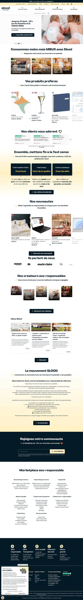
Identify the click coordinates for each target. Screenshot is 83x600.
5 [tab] (20, 43)
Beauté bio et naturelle (24, 325)
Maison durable (21, 496)
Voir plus (27, 348)
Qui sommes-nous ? (20, 4)
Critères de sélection (32, 4)
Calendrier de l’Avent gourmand (61, 593)
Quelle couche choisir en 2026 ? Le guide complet (19, 334)
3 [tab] (17, 43)
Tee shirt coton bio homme (41, 487)
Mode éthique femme (21, 480)
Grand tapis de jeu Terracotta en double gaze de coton (61, 240)
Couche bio (70, 593)
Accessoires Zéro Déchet (21, 505)
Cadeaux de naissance (62, 500)
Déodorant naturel (62, 485)
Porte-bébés (21, 522)
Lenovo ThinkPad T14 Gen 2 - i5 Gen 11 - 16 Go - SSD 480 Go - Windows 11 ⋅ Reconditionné (41, 241)
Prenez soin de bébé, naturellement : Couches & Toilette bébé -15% (62, 69)
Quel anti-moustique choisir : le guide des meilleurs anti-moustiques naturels (61, 336)
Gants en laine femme (21, 488)
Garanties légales (53, 578)
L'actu (35, 325)
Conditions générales (54, 576)
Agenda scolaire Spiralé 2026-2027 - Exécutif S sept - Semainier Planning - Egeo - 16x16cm (60, 118)
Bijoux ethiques (21, 485)
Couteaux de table (41, 503)
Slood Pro (46, 4)
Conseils (15, 325)
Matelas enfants (21, 517)
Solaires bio (62, 487)
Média (40, 4)
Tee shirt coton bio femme (21, 487)
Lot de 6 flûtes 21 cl (36, 117)
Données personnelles (54, 580)
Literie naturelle (21, 500)
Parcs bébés (21, 519)
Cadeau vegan (62, 505)
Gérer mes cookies (53, 582)
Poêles (41, 509)
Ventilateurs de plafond (41, 594)
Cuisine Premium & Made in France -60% (40, 70)
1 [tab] (14, 43)
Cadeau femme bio (62, 502)
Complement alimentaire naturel (39, 593)
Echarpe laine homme (41, 488)
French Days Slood (41, 519)
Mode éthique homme (41, 480)
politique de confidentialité (24, 455)
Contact (63, 4)
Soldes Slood (41, 517)
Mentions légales (53, 575)
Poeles (80, 593)
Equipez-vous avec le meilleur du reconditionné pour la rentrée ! (20, 69)
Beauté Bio (62, 480)
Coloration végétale (62, 493)
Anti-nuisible (76, 593)
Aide (36, 576)
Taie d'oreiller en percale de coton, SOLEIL (20, 239)
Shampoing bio (62, 483)
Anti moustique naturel (62, 488)
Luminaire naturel (21, 502)
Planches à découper (41, 500)
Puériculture (16, 328)
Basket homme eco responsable (41, 483)
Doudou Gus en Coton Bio (17, 117)
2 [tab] (16, 43)
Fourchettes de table (41, 505)
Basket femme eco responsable (21, 483)
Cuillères (41, 507)
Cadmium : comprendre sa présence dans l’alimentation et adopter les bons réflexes (40, 336)
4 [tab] (18, 43)
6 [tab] (21, 43)
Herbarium (21, 503)
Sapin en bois (21, 509)
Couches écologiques (21, 524)
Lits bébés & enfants (21, 520)
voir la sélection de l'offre (56, 598)
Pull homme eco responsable (41, 485)
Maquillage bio (62, 490)
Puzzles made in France (21, 507)
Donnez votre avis (55, 4)
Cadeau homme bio (62, 503)
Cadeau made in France (62, 507)
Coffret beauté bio (62, 492)
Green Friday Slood (41, 520)
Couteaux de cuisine (41, 502)
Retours (37, 575)
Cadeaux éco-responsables (62, 496)
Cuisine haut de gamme (41, 496)
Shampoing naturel (50, 593)
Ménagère (41, 510)
